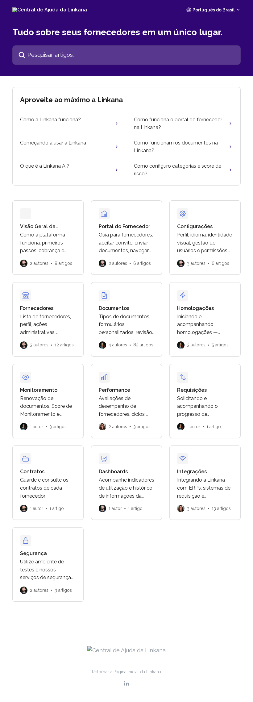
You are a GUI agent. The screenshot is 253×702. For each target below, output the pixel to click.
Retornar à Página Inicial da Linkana (126, 671)
